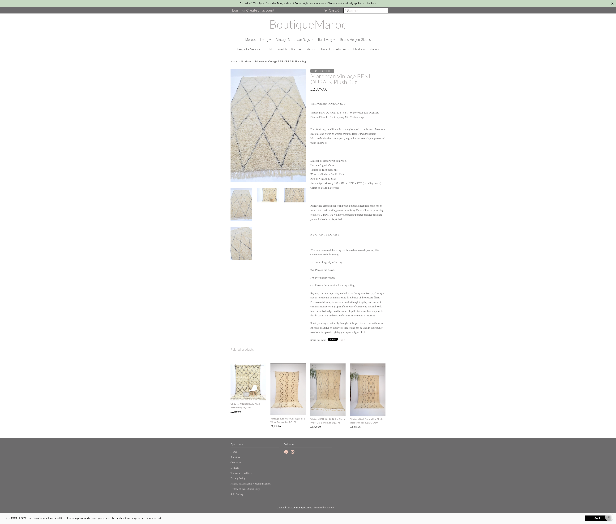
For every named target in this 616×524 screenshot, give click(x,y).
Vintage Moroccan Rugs (293, 39)
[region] (308, 3)
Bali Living (325, 39)
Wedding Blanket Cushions (297, 49)
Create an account (260, 10)
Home (234, 451)
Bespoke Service (248, 49)
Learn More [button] (170, 518)
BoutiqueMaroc (308, 24)
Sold (269, 49)
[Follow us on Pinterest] (286, 452)
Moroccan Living (257, 39)
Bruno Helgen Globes (355, 39)
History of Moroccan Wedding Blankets (251, 483)
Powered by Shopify (324, 507)
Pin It (342, 339)
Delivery (235, 467)
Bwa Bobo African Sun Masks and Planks (350, 49)
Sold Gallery (237, 494)
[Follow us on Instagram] (293, 452)
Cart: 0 (333, 10)
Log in (236, 10)
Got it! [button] (598, 518)
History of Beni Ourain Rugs (245, 488)
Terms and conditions (241, 473)
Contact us (236, 462)
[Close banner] (612, 3)
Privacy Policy (238, 478)
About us (235, 457)
